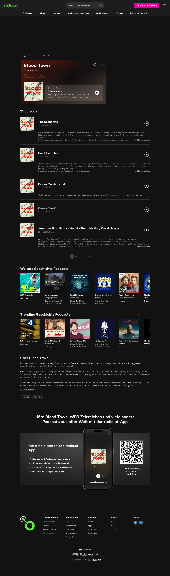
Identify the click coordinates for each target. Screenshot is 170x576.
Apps (90, 526)
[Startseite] (25, 56)
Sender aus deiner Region (78, 13)
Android (114, 529)
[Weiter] (146, 267)
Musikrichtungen (103, 13)
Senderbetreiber (49, 533)
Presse (46, 526)
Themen (119, 13)
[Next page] (102, 256)
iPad (112, 526)
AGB (67, 522)
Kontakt (91, 522)
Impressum (70, 529)
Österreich (86, 550)
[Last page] (108, 256)
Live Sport (57, 13)
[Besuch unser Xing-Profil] (141, 522)
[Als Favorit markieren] (95, 64)
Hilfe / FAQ (92, 529)
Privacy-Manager (72, 537)
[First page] (62, 256)
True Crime (41, 76)
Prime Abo (92, 533)
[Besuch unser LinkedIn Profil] (135, 522)
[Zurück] (139, 267)
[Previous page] (67, 256)
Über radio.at (48, 522)
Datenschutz (70, 526)
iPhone (113, 522)
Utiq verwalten (71, 533)
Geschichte (29, 76)
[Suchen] (101, 5)
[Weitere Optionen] (101, 64)
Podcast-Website (27, 390)
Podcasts (42, 13)
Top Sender (27, 13)
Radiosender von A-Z (138, 13)
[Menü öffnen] (164, 5)
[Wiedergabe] (97, 93)
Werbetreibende (49, 529)
